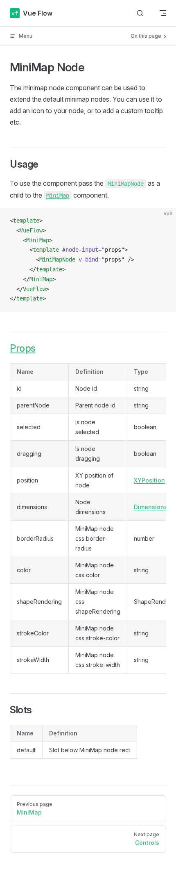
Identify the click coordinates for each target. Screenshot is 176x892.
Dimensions (150, 506)
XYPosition (149, 480)
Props (23, 348)
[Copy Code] (163, 221)
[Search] (140, 13)
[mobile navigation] (163, 13)
